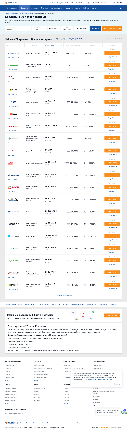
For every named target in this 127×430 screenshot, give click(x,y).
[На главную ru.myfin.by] (11, 423)
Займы (86, 8)
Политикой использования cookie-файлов (98, 380)
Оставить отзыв (112, 315)
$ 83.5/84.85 (69, 3)
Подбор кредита (30, 304)
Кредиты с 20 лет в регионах (14, 414)
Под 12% (66, 397)
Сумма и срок (49, 45)
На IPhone (96, 389)
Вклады (34, 8)
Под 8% (66, 389)
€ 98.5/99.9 (78, 3)
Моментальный (98, 369)
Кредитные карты (72, 8)
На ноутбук (96, 402)
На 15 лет (37, 400)
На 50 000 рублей (10, 392)
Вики (43, 423)
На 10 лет (37, 397)
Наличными (81, 28)
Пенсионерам (9, 377)
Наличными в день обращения (74, 369)
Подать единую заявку (112, 28)
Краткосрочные (39, 389)
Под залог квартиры (41, 377)
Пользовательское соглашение (58, 423)
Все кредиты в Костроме (64, 295)
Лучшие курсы (59, 3)
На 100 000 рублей (11, 394)
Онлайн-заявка (44, 304)
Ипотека (44, 8)
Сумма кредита (11, 27)
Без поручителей (66, 28)
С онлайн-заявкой (69, 377)
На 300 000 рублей (11, 400)
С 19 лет (7, 374)
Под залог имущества (41, 374)
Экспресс (67, 366)
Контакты (36, 423)
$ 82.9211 (96, 3)
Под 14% (66, 400)
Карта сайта (81, 423)
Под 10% (66, 394)
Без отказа (113, 304)
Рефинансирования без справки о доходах (104, 393)
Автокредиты (56, 8)
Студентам (8, 369)
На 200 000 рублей (11, 397)
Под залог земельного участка (44, 369)
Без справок (53, 28)
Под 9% (66, 392)
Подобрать (96, 28)
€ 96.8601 (104, 3)
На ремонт (96, 399)
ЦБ (91, 3)
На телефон (96, 396)
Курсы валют (12, 8)
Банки (94, 8)
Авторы (73, 423)
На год (36, 392)
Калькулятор (91, 304)
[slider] (5, 31)
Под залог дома (39, 366)
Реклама (29, 423)
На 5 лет (37, 394)
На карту (65, 304)
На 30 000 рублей (10, 389)
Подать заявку (112, 53)
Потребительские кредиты (13, 304)
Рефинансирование (77, 304)
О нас (22, 423)
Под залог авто (39, 371)
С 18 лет (7, 371)
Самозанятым (9, 366)
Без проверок (97, 366)
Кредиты (24, 8)
